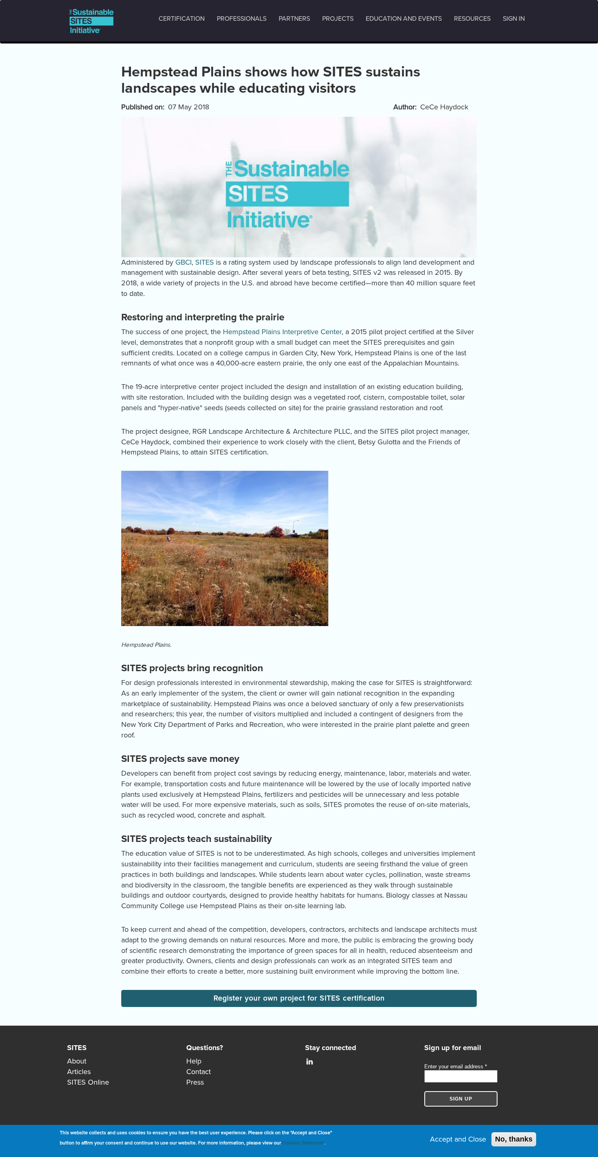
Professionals (241, 19)
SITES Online (88, 1082)
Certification (182, 19)
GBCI (183, 262)
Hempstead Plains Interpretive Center (282, 331)
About (76, 1061)
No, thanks (514, 1139)
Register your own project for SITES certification (299, 998)
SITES (204, 262)
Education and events (404, 19)
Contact (198, 1071)
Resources (472, 19)
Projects (338, 19)
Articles (79, 1071)
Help (193, 1061)
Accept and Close (458, 1139)
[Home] (94, 21)
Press (195, 1082)
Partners (294, 19)
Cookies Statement (303, 1143)
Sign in (514, 19)
